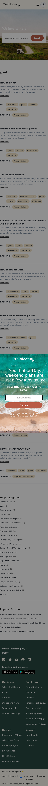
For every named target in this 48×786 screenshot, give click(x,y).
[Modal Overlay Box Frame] (24, 393)
